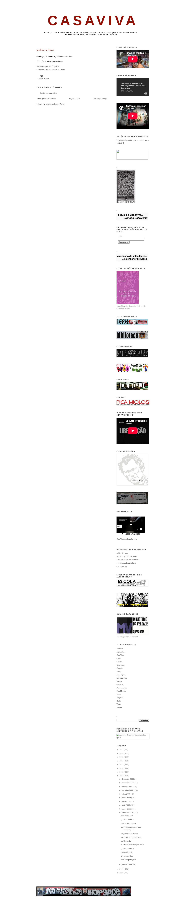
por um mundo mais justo (126, 563)
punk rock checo (127, 819)
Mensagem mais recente (46, 98)
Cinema (120, 662)
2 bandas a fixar (127, 856)
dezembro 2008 (128, 779)
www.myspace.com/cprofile (47, 66)
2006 (122, 873)
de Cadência (126, 841)
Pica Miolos (121, 691)
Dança (119, 671)
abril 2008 (126, 805)
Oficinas (120, 684)
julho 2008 (126, 794)
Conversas (121, 665)
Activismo (121, 649)
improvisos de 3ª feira (129, 833)
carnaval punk (126, 852)
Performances (122, 688)
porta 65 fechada (127, 848)
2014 (122, 753)
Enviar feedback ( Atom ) (55, 104)
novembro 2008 (128, 783)
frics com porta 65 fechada (131, 837)
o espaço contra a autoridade (128, 560)
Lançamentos (122, 678)
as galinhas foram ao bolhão (127, 556)
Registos (120, 697)
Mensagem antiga (100, 98)
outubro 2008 (127, 786)
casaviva (93, 20)
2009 (122, 772)
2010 (122, 768)
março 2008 (126, 809)
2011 (122, 764)
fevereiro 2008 (128, 812)
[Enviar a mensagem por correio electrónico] (41, 76)
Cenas (119, 658)
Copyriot (120, 668)
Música (47, 79)
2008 (122, 776)
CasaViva (120, 539)
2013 (122, 757)
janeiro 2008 (127, 864)
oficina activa (122, 566)
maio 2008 (126, 801)
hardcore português (128, 860)
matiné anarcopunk (128, 823)
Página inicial (74, 98)
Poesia (119, 694)
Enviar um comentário (48, 93)
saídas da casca (122, 553)
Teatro (119, 704)
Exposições (121, 675)
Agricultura (121, 652)
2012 (122, 761)
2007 (122, 869)
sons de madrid (127, 816)
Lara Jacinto (132, 539)
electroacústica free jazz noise (132, 845)
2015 (122, 750)
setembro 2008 (128, 790)
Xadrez (119, 707)
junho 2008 (126, 798)
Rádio (119, 701)
